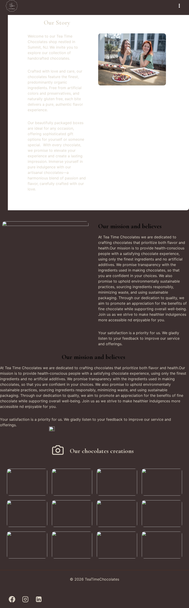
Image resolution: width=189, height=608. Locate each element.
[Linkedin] (38, 599)
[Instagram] (25, 599)
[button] (27, 482)
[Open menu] (179, 5)
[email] (51, 599)
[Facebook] (12, 599)
